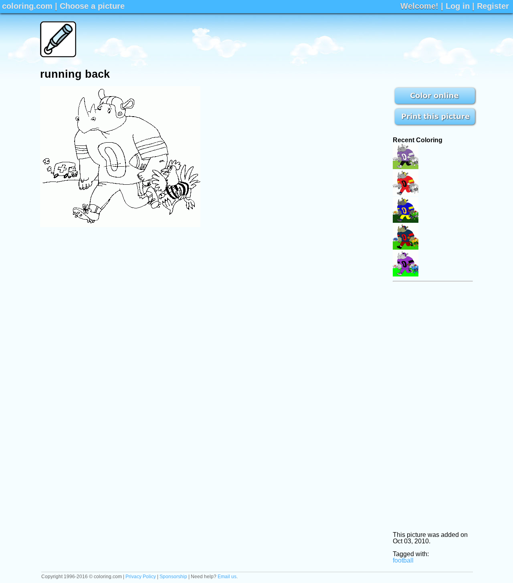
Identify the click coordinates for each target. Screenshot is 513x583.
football (403, 560)
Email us (227, 576)
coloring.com (27, 6)
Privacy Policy (140, 576)
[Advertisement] (327, 39)
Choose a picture (92, 6)
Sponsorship (173, 576)
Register (493, 6)
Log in (458, 6)
